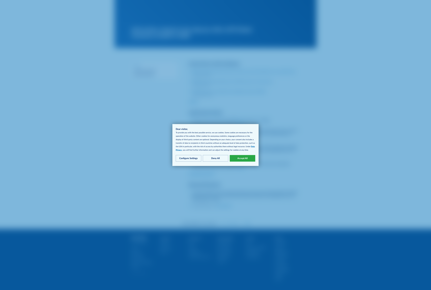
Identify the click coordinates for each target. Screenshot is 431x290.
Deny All (215, 158)
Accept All (242, 158)
